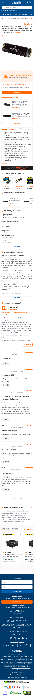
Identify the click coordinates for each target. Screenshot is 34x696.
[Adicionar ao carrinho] (21, 534)
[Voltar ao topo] (17, 650)
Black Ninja (17, 14)
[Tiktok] (27, 638)
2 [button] (16, 499)
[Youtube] (19, 638)
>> (21, 499)
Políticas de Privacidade (17, 675)
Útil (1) (7, 462)
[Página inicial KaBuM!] (17, 2)
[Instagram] (11, 638)
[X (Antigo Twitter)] (15, 638)
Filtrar (28, 345)
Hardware (25, 14)
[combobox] (17, 7)
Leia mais (4, 416)
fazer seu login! (18, 522)
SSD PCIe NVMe (24, 18)
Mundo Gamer (6, 14)
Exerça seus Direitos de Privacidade (17, 677)
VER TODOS (27, 529)
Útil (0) (7, 364)
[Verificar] (9, 682)
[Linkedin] (23, 638)
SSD (18, 18)
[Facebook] (7, 638)
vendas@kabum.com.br (17, 611)
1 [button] (14, 499)
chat (17, 610)
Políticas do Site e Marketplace (17, 672)
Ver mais (17, 123)
